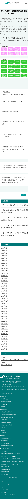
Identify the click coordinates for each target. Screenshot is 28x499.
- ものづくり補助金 (4, 443)
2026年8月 (4, 248)
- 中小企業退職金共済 (5, 469)
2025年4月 (4, 288)
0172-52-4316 (8, 386)
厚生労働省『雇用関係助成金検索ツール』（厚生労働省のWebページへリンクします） (14, 40)
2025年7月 (4, 281)
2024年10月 (4, 303)
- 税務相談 (2, 430)
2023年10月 (4, 334)
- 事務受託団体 (3, 409)
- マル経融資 (3, 432)
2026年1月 (4, 266)
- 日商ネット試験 (15, 464)
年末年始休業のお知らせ (10, 111)
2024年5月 (4, 316)
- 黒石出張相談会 (4, 440)
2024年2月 (4, 324)
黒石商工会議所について (6, 393)
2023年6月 (4, 344)
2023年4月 (4, 349)
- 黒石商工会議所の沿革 (5, 401)
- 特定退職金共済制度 (5, 461)
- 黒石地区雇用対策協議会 (7, 412)
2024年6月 (4, 314)
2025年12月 (4, 268)
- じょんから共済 (4, 458)
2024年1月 (4, 326)
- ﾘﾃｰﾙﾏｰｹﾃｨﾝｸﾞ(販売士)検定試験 (19, 461)
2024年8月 (4, 308)
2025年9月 (4, 276)
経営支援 (3, 427)
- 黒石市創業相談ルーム (5, 438)
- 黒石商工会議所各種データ (6, 417)
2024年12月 (4, 298)
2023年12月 (4, 329)
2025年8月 (4, 278)
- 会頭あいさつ (3, 396)
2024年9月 (4, 306)
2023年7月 (4, 341)
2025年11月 (4, 271)
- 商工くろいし (3, 406)
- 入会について (3, 404)
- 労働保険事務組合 (4, 471)
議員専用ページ (4, 474)
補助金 (23, 94)
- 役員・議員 (4, 419)
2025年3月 (4, 291)
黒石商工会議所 (4, 489)
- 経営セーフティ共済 (5, 466)
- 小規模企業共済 (4, 464)
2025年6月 (4, 283)
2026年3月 (4, 260)
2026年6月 (4, 253)
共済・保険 (3, 456)
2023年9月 (4, 336)
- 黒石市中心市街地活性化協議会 (8, 414)
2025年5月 (4, 286)
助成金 (6, 94)
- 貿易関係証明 (3, 451)
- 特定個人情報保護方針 (6, 425)
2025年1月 (4, 296)
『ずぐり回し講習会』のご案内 (12, 101)
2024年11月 (4, 301)
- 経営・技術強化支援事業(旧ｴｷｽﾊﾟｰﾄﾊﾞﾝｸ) (10, 453)
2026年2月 (4, 263)
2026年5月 (4, 256)
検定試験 (14, 456)
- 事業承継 (2, 435)
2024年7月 (4, 311)
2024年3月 (4, 321)
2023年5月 (4, 346)
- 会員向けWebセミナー (5, 448)
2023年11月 (4, 331)
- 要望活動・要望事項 (6, 422)
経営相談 (17, 94)
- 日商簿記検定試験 (16, 458)
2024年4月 (4, 319)
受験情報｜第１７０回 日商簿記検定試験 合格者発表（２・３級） (13, 149)
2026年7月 (4, 250)
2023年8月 (4, 339)
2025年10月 (4, 273)
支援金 (11, 94)
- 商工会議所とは (4, 399)
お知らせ (7, 92)
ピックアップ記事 (6, 365)
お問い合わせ (4, 487)
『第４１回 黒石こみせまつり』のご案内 (14, 205)
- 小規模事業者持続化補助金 (6, 445)
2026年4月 (4, 258)
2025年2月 (4, 293)
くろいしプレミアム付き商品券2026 (9, 477)
